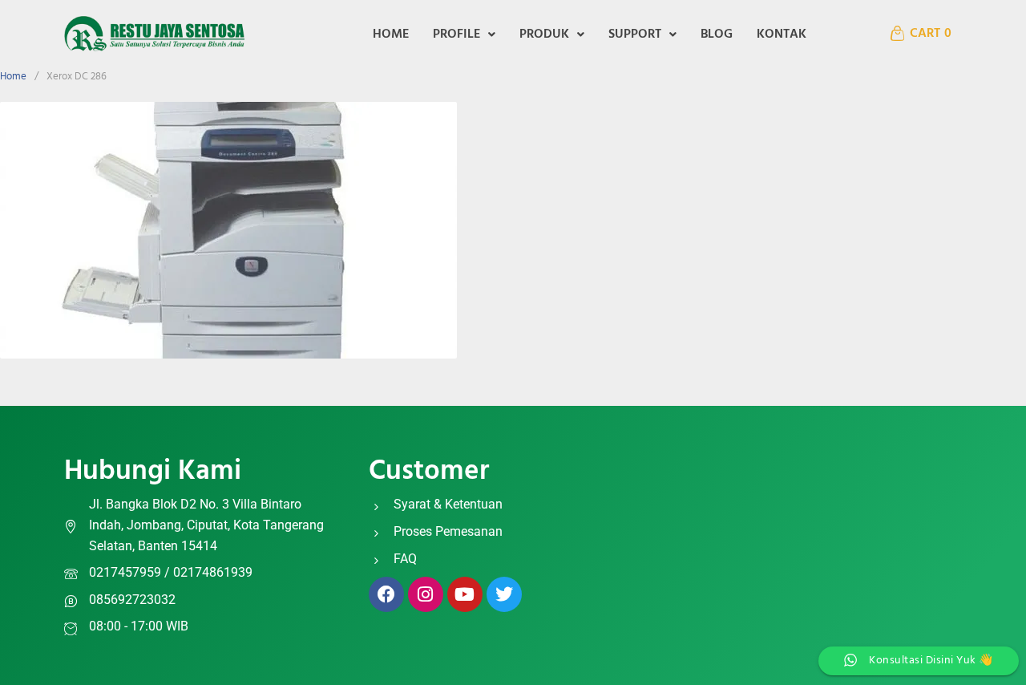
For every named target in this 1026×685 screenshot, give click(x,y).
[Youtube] (465, 594)
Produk (544, 34)
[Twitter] (504, 594)
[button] (464, 34)
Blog (717, 34)
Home (391, 34)
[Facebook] (386, 594)
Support (634, 34)
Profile (456, 34)
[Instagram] (425, 594)
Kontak (781, 34)
